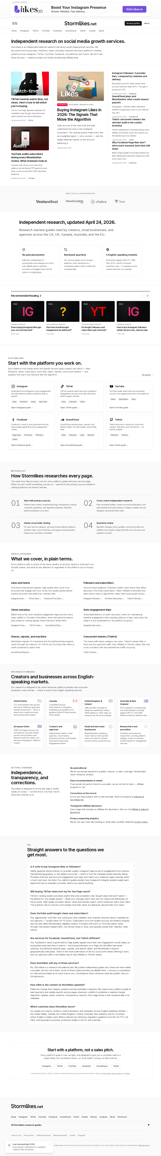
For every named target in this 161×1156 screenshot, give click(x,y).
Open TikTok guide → (69, 407)
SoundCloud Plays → (54, 625)
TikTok (35, 31)
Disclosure (122, 1117)
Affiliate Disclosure (44, 1135)
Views (33, 402)
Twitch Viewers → (91, 652)
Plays (64, 435)
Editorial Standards (60, 1135)
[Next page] (147, 295)
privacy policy (141, 822)
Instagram (24, 31)
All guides (81, 1135)
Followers (23, 402)
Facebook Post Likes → (54, 598)
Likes (14, 402)
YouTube (46, 31)
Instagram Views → (19, 625)
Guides (92, 31)
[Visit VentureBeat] (46, 202)
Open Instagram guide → (22, 407)
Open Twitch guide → (118, 445)
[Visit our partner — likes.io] (80, 9)
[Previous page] (142, 295)
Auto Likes (43, 402)
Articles (93, 1117)
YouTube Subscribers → (115, 598)
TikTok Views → (36, 625)
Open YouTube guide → (119, 407)
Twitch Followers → (135, 598)
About (146, 23)
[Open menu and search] (14, 23)
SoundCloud (70, 31)
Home (14, 31)
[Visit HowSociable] (75, 202)
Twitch (83, 31)
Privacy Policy (29, 1135)
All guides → (147, 375)
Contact (72, 1135)
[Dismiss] (50, 1144)
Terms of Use (16, 1135)
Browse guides (133, 23)
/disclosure (36, 272)
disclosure (107, 1073)
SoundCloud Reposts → (21, 652)
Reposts (91, 435)
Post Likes (28, 435)
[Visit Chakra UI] (98, 202)
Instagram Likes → (18, 598)
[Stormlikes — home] (80, 23)
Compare (103, 1117)
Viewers (125, 435)
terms (128, 1073)
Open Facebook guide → (22, 445)
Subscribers (123, 399)
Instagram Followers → (93, 598)
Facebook (57, 31)
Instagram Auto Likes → (93, 625)
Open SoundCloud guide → (72, 445)
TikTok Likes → (35, 598)
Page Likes (16, 435)
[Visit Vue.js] (119, 202)
